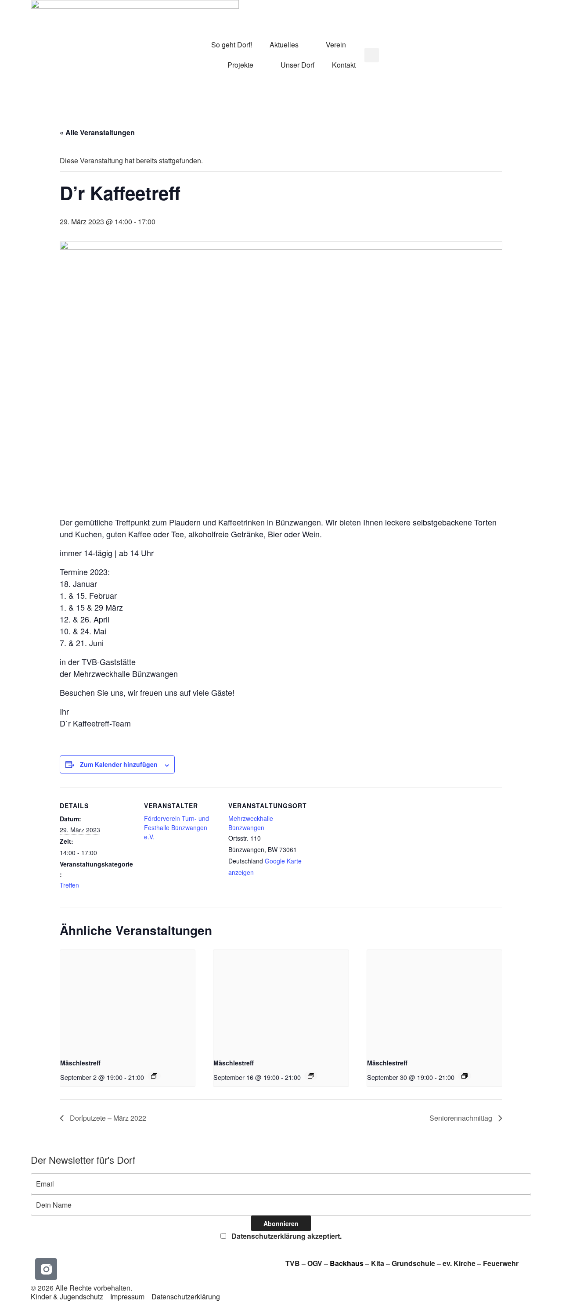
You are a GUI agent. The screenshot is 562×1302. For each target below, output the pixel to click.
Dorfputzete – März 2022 (107, 1118)
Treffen (69, 885)
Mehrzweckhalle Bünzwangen (250, 823)
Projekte (240, 65)
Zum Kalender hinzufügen (119, 764)
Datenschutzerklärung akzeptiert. (286, 1236)
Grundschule (413, 1263)
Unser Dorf (297, 65)
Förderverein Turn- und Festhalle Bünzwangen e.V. (176, 827)
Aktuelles (284, 45)
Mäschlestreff (80, 1062)
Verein (336, 45)
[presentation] (127, 1000)
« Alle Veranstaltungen (97, 132)
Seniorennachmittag (461, 1118)
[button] (371, 55)
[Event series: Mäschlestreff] (154, 1076)
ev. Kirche (459, 1263)
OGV (314, 1263)
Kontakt (344, 65)
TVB (292, 1263)
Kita (378, 1263)
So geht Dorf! (231, 45)
